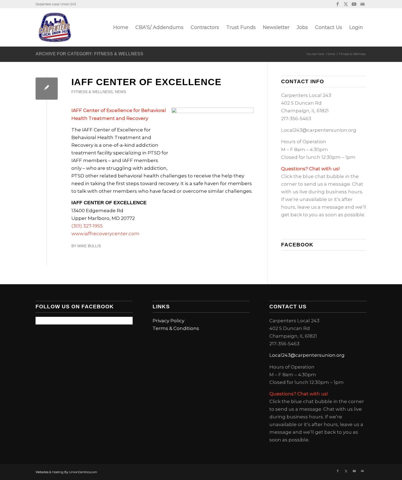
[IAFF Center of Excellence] (47, 88)
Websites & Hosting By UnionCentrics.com (66, 472)
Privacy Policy (168, 320)
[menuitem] (121, 27)
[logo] (55, 27)
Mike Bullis (89, 246)
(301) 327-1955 (87, 226)
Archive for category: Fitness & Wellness (89, 53)
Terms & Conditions (176, 328)
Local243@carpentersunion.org (318, 130)
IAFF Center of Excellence (146, 82)
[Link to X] (346, 4)
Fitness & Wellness (92, 92)
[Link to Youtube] (354, 4)
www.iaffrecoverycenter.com (105, 233)
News (120, 92)
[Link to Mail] (362, 4)
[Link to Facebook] (338, 4)
